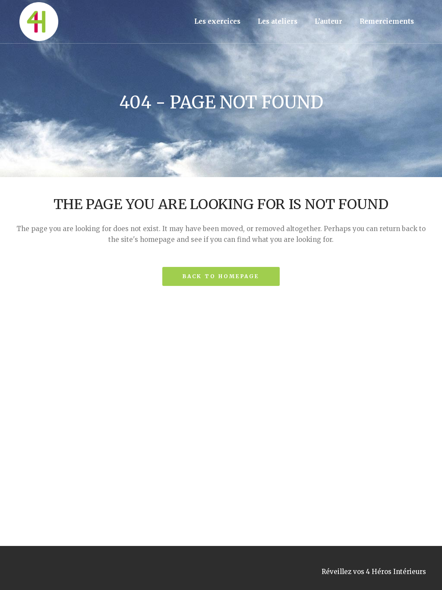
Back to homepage (221, 276)
